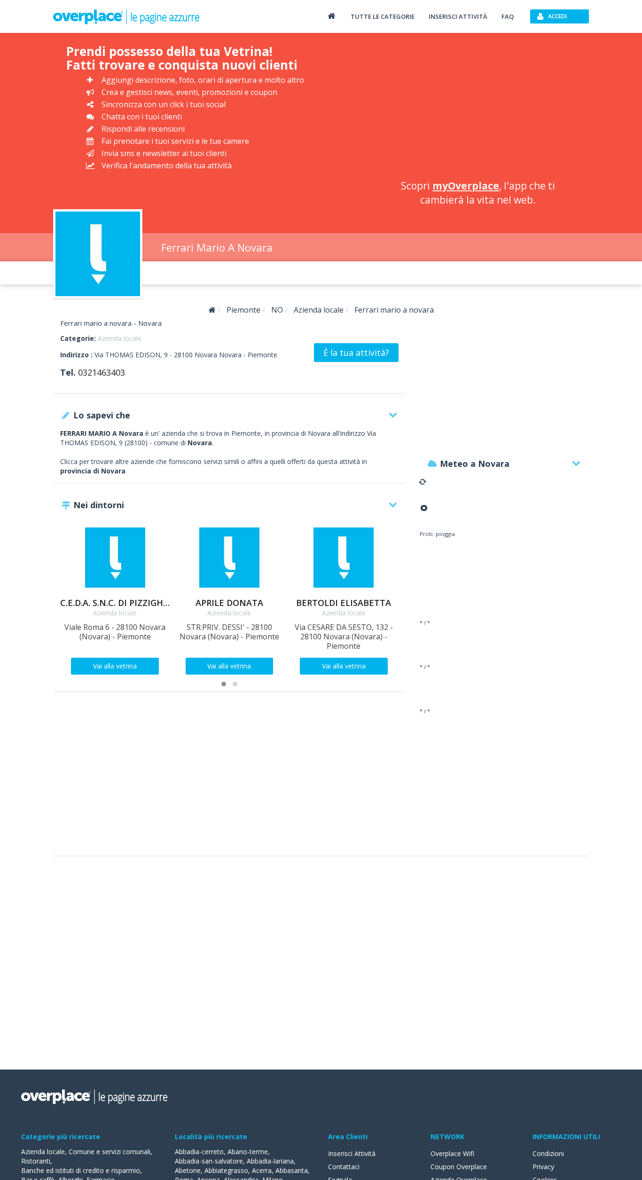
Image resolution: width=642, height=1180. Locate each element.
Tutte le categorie (383, 16)
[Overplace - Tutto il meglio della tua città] (331, 15)
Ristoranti (35, 1160)
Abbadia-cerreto (199, 1151)
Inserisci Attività (352, 1153)
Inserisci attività (458, 16)
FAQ (507, 16)
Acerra (262, 1170)
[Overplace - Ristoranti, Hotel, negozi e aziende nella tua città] (126, 16)
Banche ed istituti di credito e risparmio (80, 1170)
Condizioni (548, 1153)
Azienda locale (119, 338)
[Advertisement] (477, 108)
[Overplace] (212, 310)
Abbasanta (291, 1170)
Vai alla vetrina (115, 665)
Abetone (188, 1170)
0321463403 (101, 372)
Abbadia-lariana (270, 1160)
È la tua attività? (356, 352)
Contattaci (344, 1166)
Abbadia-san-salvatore (209, 1160)
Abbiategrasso (226, 1170)
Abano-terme (247, 1151)
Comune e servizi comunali (109, 1151)
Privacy (543, 1166)
